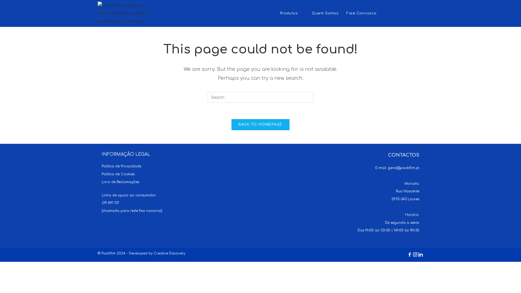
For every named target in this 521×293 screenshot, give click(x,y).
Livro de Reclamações (120, 182)
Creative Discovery (169, 253)
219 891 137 (110, 203)
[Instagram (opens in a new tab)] (409, 13)
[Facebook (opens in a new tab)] (399, 13)
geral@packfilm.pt (403, 168)
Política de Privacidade (121, 166)
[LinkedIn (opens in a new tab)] (420, 13)
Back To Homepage (261, 124)
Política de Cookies (118, 174)
